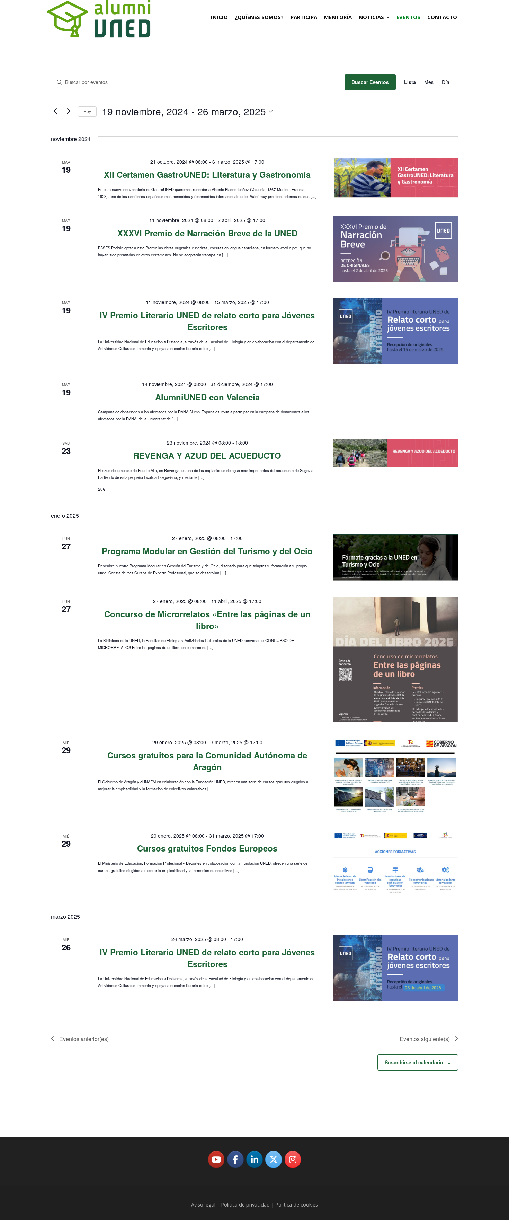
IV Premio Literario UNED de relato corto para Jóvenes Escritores (207, 321)
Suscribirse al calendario (414, 1062)
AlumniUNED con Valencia (207, 397)
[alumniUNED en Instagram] (293, 1159)
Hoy (87, 111)
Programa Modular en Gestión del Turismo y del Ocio (207, 551)
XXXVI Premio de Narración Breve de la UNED (207, 233)
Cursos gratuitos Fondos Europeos (207, 848)
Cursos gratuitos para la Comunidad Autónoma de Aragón (207, 761)
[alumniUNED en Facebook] (235, 1159)
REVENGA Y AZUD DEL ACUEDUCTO (207, 455)
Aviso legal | (206, 1204)
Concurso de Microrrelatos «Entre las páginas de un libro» (207, 619)
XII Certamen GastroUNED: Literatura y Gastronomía (207, 174)
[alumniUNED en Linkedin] (254, 1159)
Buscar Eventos (370, 82)
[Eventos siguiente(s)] (68, 111)
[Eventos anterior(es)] (55, 111)
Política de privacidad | (247, 1204)
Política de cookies (296, 1204)
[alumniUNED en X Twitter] (273, 1159)
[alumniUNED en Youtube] (216, 1159)
